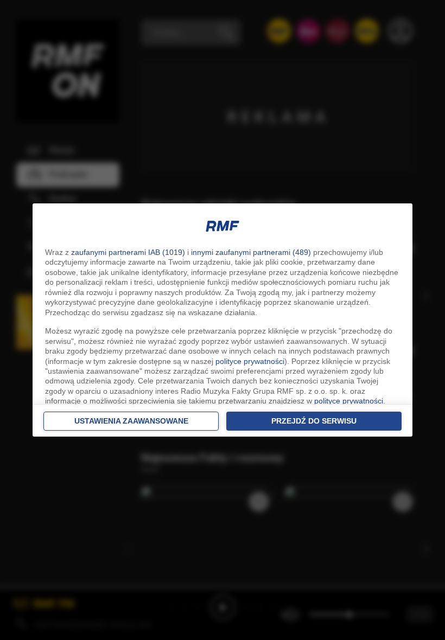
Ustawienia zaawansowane (131, 421)
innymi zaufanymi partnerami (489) (251, 252)
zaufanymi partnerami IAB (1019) (128, 252)
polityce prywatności (249, 361)
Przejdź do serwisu (314, 421)
